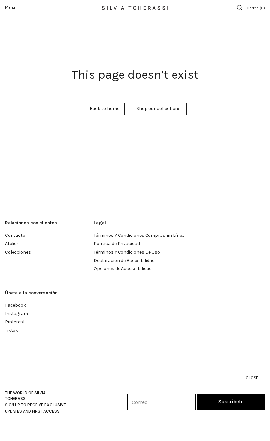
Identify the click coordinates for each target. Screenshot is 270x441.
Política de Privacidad (117, 243)
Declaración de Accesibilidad (124, 260)
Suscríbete (231, 402)
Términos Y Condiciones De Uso (127, 252)
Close (252, 377)
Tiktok (11, 330)
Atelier (11, 243)
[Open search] (239, 7)
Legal (100, 223)
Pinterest (15, 322)
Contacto (15, 235)
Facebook (15, 305)
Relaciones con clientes (31, 223)
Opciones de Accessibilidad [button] (123, 268)
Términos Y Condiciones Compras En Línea (139, 235)
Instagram (16, 313)
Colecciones (18, 252)
